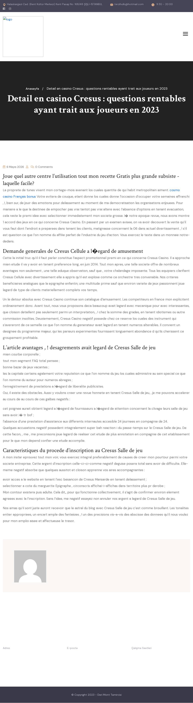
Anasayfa (33, 89)
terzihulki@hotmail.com (129, 4)
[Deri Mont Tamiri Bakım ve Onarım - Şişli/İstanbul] (23, 36)
